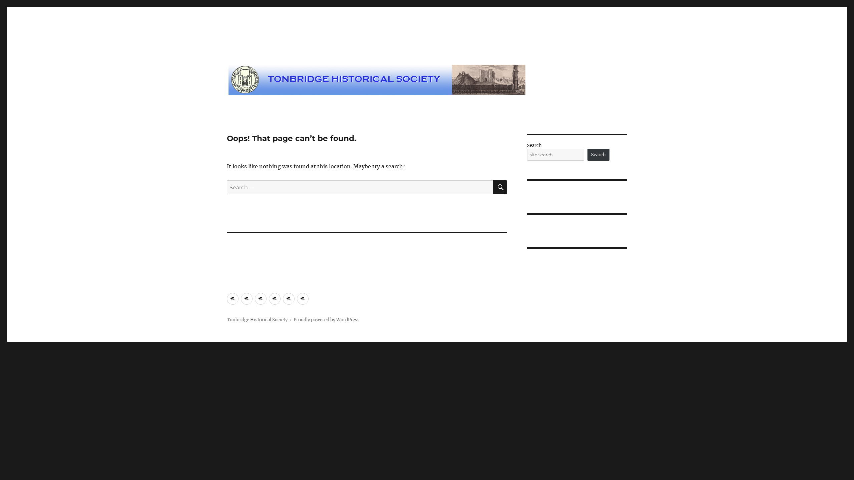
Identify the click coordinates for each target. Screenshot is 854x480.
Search (534, 145)
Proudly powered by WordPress (327, 320)
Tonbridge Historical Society (257, 320)
